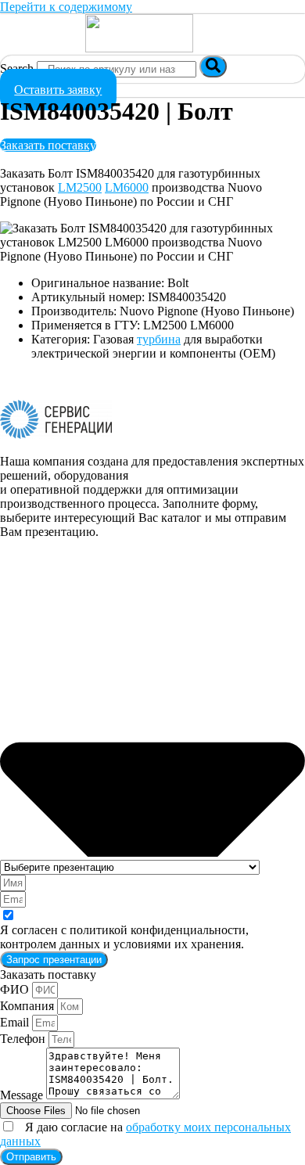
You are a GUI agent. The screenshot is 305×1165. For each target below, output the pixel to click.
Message (23, 1095)
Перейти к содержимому (66, 6)
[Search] (213, 66)
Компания (28, 1005)
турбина (159, 339)
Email (16, 1022)
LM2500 (80, 187)
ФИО (16, 989)
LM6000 (127, 187)
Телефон (24, 1038)
